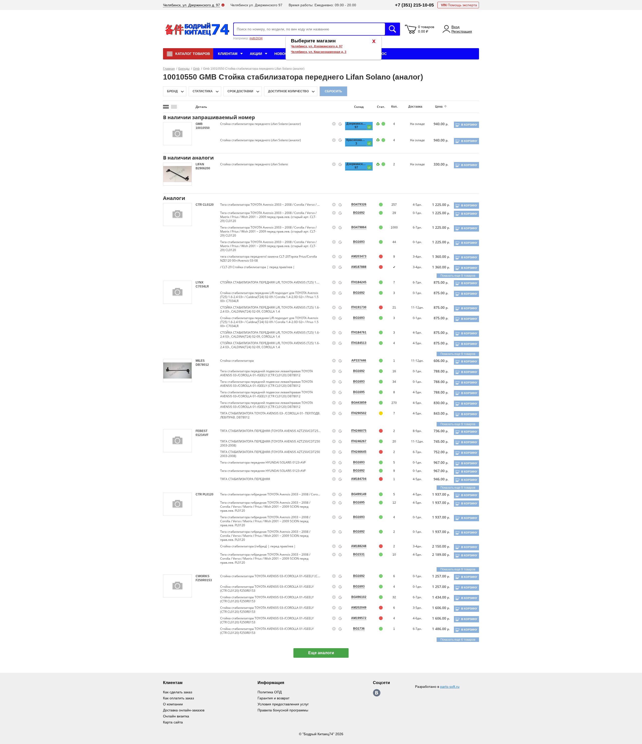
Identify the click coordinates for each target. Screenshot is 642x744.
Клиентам (227, 54)
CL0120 (208, 204)
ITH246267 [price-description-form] (358, 441)
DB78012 (202, 364)
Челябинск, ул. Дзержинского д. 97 (317, 46)
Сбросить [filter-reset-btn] (333, 91)
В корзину (469, 124)
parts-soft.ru (449, 687)
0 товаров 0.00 (426, 29)
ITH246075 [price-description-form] (358, 430)
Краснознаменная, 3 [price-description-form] (356, 141)
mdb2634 (256, 38)
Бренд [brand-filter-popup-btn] (172, 91)
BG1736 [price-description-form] (359, 628)
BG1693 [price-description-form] (359, 242)
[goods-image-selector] (177, 133)
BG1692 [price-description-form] (359, 212)
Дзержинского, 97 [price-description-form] (356, 125)
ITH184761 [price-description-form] (358, 332)
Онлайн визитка (176, 716)
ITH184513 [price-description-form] (358, 343)
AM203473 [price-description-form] (358, 256)
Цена (439, 106)
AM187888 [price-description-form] (358, 267)
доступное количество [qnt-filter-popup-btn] (288, 91)
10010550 (203, 128)
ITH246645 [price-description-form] (358, 452)
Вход (455, 27)
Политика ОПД (270, 692)
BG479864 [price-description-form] (358, 227)
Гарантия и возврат (273, 698)
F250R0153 (204, 580)
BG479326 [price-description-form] (358, 204)
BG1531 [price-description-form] (359, 554)
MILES (200, 360)
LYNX (199, 282)
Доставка (415, 106)
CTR (199, 204)
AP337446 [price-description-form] (358, 360)
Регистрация (461, 31)
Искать (392, 29)
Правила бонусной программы (283, 710)
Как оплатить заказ (178, 698)
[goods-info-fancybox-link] (334, 124)
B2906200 (203, 168)
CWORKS (202, 576)
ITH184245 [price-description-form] (358, 282)
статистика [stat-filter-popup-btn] (203, 91)
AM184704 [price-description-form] (358, 479)
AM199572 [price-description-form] (358, 618)
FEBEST (201, 431)
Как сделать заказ (177, 692)
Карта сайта (173, 722)
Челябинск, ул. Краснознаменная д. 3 (318, 52)
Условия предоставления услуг (283, 704)
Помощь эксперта (459, 5)
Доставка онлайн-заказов (183, 710)
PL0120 (208, 494)
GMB (199, 124)
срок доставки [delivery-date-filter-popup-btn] (240, 91)
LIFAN (200, 164)
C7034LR (202, 286)
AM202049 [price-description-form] (358, 607)
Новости (283, 54)
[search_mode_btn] (166, 107)
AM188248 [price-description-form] (358, 546)
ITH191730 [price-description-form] (358, 307)
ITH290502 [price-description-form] (358, 413)
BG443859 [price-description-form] (358, 402)
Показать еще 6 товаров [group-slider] (457, 639)
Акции (256, 54)
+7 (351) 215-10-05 (414, 5)
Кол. (394, 106)
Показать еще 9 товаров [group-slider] (457, 275)
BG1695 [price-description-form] (359, 392)
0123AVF (202, 435)
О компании (173, 704)
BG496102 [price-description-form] (358, 597)
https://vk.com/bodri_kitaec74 (376, 693)
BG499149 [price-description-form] (358, 494)
